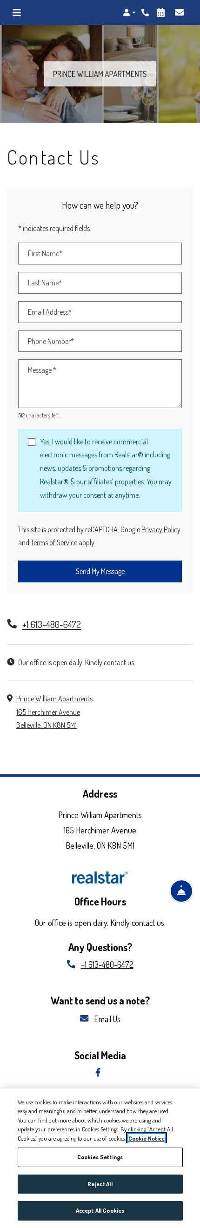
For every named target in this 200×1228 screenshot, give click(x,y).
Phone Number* (51, 341)
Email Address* (50, 312)
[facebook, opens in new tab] (100, 1073)
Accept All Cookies (100, 1210)
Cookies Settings (100, 1157)
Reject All (99, 1184)
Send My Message (100, 571)
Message (42, 370)
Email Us (106, 1018)
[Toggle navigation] (16, 12)
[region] (100, 1158)
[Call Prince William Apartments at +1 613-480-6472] (146, 12)
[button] (129, 12)
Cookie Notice (146, 1138)
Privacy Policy (160, 529)
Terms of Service (54, 542)
